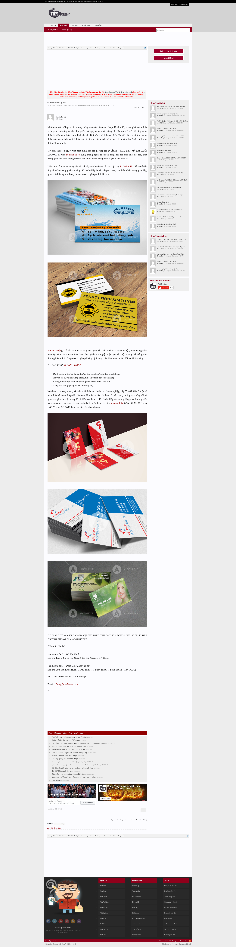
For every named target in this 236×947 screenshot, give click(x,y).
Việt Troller (103, 907)
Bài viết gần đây (67, 29)
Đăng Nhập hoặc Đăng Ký (179, 4)
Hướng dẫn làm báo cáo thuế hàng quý (66, 740)
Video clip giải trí (169, 897)
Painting (135, 907)
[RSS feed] (73, 923)
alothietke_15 (161, 115)
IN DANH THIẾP (72, 365)
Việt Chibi (103, 897)
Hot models (168, 918)
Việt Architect (104, 902)
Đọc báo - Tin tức (170, 891)
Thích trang (105, 798)
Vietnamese (62, 941)
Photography (136, 935)
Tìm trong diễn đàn (53, 29)
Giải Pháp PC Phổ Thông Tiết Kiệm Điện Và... (171, 106)
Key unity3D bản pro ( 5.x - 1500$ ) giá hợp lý (69, 762)
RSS (190, 941)
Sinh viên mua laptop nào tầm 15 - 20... (169, 187)
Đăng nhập (169, 58)
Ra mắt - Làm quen (170, 907)
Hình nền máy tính (170, 913)
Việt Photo (103, 918)
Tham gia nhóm (88, 803)
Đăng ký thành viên (168, 51)
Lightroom (135, 913)
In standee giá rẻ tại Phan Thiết (166, 224)
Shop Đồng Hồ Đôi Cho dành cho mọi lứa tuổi (69, 746)
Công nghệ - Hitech (170, 902)
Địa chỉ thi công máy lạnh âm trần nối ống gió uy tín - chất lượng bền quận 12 (80, 743)
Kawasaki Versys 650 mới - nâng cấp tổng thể (68, 749)
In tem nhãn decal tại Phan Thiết (167, 165)
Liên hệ (161, 941)
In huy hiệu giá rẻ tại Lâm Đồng (167, 143)
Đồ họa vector (136, 897)
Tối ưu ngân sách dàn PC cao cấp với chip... (171, 172)
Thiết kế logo (57, 780)
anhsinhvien (160, 211)
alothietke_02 (105, 105)
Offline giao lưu (169, 935)
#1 (143, 810)
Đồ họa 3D (135, 902)
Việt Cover (103, 891)
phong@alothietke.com (66, 684)
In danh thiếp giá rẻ (163, 202)
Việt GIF (103, 935)
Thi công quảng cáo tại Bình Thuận (65, 759)
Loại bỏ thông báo (145, 92)
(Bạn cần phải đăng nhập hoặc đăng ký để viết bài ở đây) (129, 820)
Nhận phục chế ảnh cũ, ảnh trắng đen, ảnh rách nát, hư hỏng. (74, 777)
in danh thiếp (73, 154)
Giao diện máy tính (51, 941)
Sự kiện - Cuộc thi (170, 929)
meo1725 (160, 108)
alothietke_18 (161, 138)
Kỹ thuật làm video (138, 918)
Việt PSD (103, 924)
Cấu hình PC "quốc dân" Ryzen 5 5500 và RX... (172, 217)
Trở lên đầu (183, 941)
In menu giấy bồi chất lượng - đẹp (167, 113)
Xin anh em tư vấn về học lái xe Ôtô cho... (170, 209)
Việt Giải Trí (104, 929)
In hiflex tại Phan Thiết (164, 150)
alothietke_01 (161, 130)
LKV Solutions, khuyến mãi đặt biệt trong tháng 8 (70, 753)
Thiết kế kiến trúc (137, 924)
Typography (136, 891)
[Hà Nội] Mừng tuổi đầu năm (62, 771)
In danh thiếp (54, 350)
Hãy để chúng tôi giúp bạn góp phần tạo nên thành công (72, 768)
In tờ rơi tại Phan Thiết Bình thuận (64, 756)
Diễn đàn (63, 25)
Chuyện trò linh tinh (170, 886)
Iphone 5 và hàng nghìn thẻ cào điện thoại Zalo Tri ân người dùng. (76, 765)
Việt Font (103, 886)
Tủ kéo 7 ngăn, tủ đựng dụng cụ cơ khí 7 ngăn (69, 737)
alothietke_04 (161, 152)
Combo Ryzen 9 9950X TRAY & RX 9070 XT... (172, 158)
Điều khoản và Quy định (170, 944)
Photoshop (135, 886)
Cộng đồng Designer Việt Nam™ (60, 944)
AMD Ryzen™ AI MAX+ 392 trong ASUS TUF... (172, 180)
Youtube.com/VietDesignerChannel (118, 92)
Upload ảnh (97, 25)
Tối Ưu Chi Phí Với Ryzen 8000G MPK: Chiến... (172, 121)
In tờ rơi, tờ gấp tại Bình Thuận (166, 128)
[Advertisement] (118, 38)
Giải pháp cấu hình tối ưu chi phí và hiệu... (170, 194)
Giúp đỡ (168, 941)
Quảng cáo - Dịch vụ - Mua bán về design (76, 105)
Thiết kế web (136, 929)
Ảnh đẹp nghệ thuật (170, 924)
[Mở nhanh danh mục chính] (145, 48)
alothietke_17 (161, 167)
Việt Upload (104, 913)
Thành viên (74, 25)
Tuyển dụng (86, 25)
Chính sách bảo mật (185, 944)
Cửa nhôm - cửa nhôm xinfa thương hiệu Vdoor (69, 774)
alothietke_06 (161, 145)
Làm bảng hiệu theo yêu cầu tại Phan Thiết (170, 136)
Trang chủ (53, 25)
